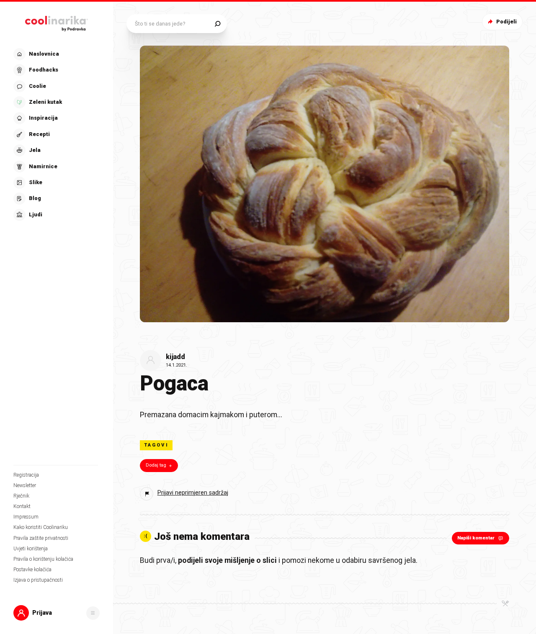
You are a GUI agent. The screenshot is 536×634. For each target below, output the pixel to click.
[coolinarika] (56, 22)
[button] (55, 134)
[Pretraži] (217, 24)
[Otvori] (93, 613)
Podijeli (506, 21)
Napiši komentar (476, 538)
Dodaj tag (156, 465)
